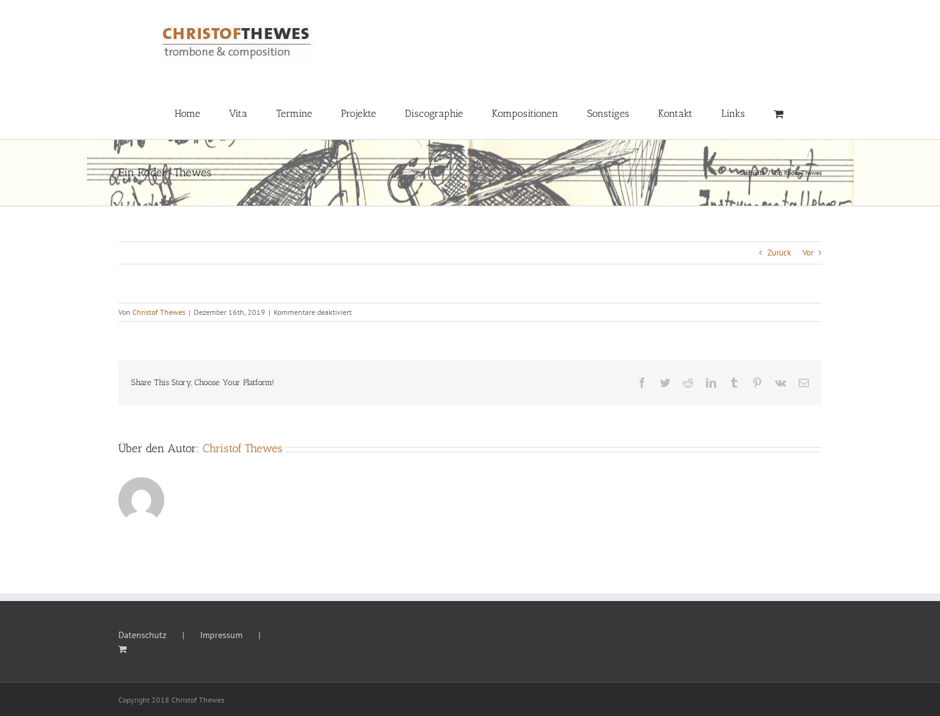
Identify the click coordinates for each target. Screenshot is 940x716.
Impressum (221, 635)
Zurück (779, 252)
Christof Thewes (158, 312)
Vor (808, 252)
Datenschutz (142, 635)
